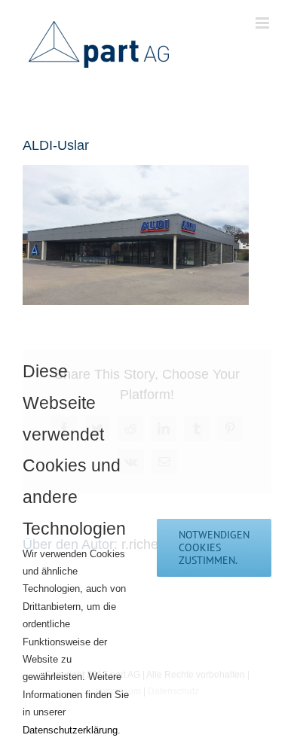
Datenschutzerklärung (70, 730)
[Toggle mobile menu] (263, 23)
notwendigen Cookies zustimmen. (214, 547)
